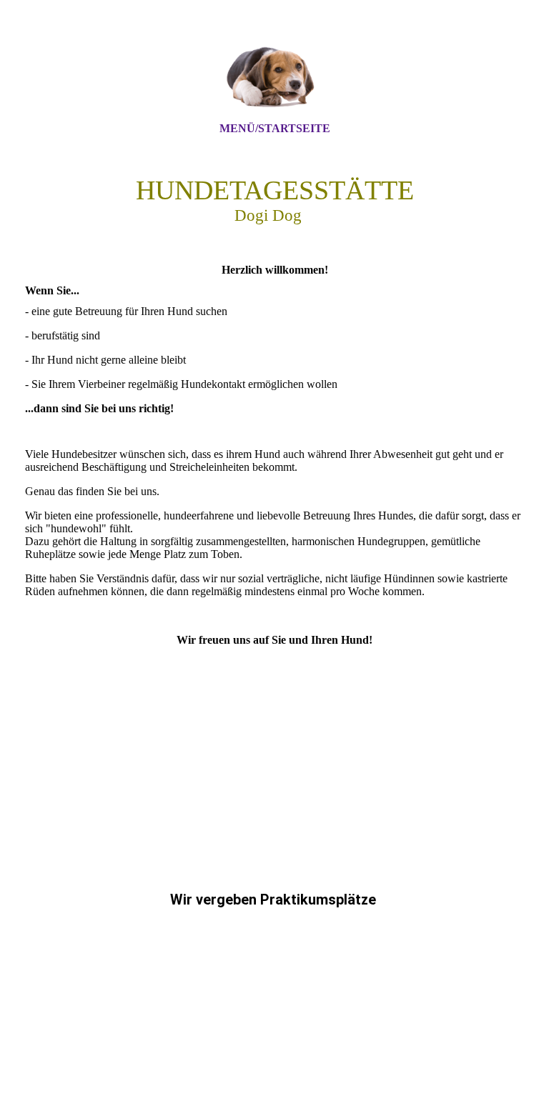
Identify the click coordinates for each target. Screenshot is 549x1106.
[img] (274, 73)
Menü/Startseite (274, 128)
